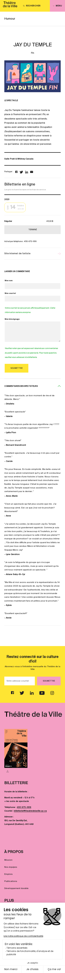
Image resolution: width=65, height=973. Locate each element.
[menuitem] (10, 6)
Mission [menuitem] (8, 860)
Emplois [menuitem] (8, 874)
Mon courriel (10, 293)
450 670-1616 (24, 807)
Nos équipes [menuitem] (10, 867)
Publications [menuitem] (10, 881)
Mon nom (9, 280)
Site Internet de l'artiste (17, 254)
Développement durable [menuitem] (16, 888)
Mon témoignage (12, 319)
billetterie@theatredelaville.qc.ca (30, 811)
